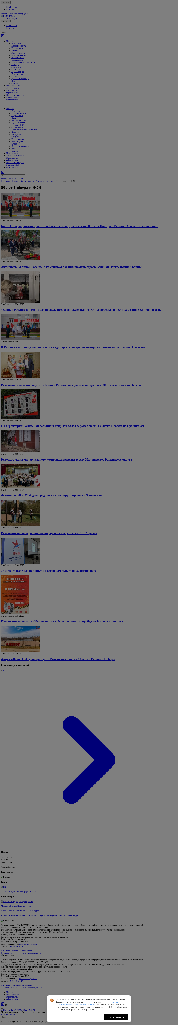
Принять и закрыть (116, 1017)
